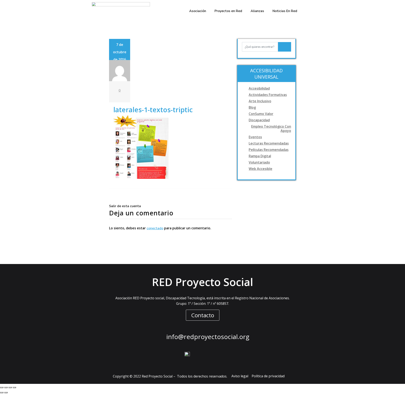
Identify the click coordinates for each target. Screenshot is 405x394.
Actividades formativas (268, 95)
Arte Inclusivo (260, 101)
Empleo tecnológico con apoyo (271, 128)
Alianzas (257, 11)
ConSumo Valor (261, 114)
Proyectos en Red (228, 11)
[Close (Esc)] (1, 387)
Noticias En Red (285, 11)
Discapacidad (259, 120)
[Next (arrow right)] (6, 392)
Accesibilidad (259, 88)
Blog (252, 107)
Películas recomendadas (269, 150)
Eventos (255, 137)
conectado (155, 228)
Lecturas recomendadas (269, 143)
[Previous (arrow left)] (1, 392)
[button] (202, 315)
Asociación (197, 11)
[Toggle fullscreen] (10, 387)
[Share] (6, 387)
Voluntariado (259, 162)
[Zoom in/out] (14, 387)
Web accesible (260, 169)
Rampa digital (260, 156)
